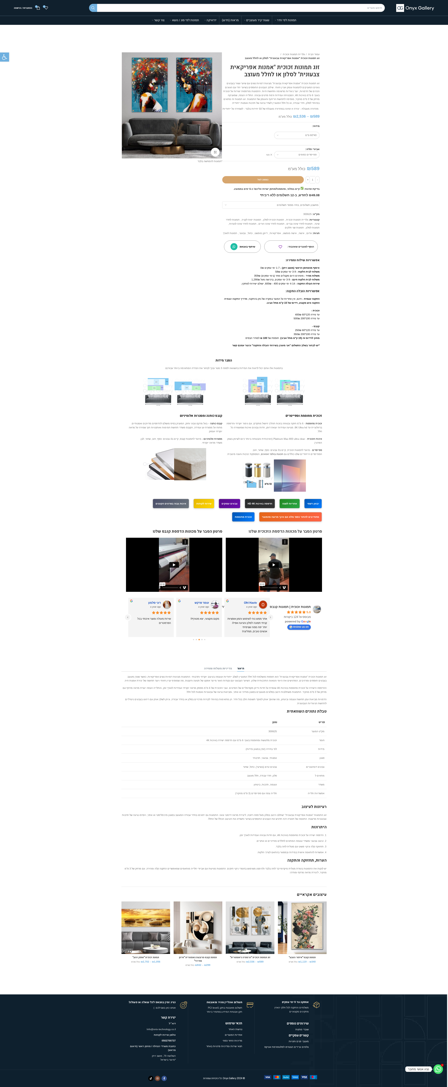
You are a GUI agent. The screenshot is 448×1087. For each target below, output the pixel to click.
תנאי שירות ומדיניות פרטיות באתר (224, 1046)
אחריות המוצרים (233, 1034)
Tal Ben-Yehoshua (245, 602)
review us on (301, 626)
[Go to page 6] (193, 639)
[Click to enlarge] (215, 152)
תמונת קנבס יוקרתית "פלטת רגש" (198, 957)
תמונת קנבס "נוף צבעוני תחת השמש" (250, 957)
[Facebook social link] (164, 1078)
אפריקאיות (275, 233)
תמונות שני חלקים (294, 227)
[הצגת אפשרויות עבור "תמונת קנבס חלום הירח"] (124, 915)
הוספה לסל (262, 179)
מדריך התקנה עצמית (235, 298)
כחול (250, 233)
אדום (309, 233)
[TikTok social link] (150, 1078)
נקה (268, 155)
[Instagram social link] (157, 1078)
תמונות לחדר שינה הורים (271, 223)
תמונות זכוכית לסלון (273, 219)
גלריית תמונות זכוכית (293, 54)
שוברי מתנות (302, 1029)
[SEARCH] (93, 8)
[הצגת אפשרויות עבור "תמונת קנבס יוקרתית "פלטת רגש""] (176, 915)
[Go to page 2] (204, 639)
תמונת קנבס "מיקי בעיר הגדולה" (302, 957)
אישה (301, 233)
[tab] (240, 669)
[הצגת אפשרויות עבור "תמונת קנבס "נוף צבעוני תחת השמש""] (228, 915)
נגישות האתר (235, 1029)
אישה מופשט (290, 233)
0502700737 (169, 1040)
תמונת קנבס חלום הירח (146, 957)
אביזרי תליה (313, 149)
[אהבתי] (280, 247)
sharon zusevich (150, 602)
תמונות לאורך (230, 233)
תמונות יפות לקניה (251, 219)
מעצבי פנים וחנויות (298, 1041)
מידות (316, 126)
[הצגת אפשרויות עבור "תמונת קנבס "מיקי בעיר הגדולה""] (280, 915)
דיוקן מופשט (261, 233)
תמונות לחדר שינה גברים (299, 223)
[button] (4, 57)
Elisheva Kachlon (197, 602)
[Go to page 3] (201, 639)
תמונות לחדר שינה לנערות (242, 223)
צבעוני (242, 233)
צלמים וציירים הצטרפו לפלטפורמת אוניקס (286, 1047)
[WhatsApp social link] (233, 246)
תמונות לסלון (313, 227)
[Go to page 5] (196, 639)
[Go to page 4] (199, 639)
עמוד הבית (313, 54)
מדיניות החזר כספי (232, 1040)
